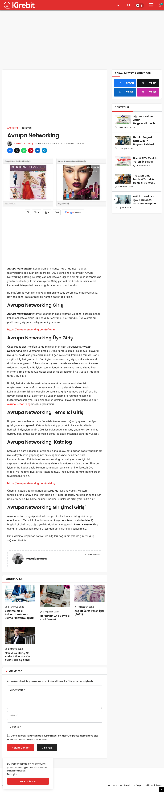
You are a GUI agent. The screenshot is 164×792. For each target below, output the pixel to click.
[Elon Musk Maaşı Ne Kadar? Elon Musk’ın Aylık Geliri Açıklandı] (20, 635)
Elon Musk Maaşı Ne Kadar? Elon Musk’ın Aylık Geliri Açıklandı (17, 656)
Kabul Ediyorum (28, 781)
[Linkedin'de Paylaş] (37, 150)
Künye (137, 785)
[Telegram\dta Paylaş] (44, 150)
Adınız (14, 715)
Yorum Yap (15, 671)
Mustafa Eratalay (23, 143)
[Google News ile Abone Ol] (73, 212)
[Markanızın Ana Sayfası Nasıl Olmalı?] (55, 596)
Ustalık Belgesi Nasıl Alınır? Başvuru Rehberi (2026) (143, 142)
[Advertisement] (82, 37)
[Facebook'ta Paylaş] (10, 150)
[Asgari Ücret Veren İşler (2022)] (89, 593)
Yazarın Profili (91, 554)
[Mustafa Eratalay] (19, 558)
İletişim (128, 785)
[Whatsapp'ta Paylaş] (24, 150)
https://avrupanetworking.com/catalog (31, 483)
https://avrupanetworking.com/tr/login (31, 329)
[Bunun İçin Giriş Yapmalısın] (28, 212)
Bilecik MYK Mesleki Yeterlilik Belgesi (145, 159)
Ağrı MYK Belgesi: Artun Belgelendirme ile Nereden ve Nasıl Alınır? (144, 123)
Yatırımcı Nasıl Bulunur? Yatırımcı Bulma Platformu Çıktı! (19, 614)
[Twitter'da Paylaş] (17, 150)
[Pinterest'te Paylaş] (30, 150)
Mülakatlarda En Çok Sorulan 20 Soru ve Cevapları (144, 200)
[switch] (139, 5)
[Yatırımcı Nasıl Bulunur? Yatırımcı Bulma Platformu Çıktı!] (20, 593)
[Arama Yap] (129, 5)
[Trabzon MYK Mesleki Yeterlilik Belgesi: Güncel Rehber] (123, 179)
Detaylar (12, 774)
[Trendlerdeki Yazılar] (118, 5)
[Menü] (151, 5)
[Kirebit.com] (18, 5)
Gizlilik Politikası (153, 785)
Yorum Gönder (20, 747)
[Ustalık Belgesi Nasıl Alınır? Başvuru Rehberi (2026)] (123, 140)
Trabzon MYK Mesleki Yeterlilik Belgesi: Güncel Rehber (143, 181)
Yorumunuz (17, 689)
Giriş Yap (47, 747)
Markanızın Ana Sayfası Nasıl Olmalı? (55, 617)
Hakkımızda (115, 785)
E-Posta (15, 726)
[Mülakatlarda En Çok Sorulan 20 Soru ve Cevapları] (123, 199)
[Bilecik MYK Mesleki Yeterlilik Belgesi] (123, 161)
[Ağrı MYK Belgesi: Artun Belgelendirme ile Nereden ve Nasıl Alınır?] (123, 119)
